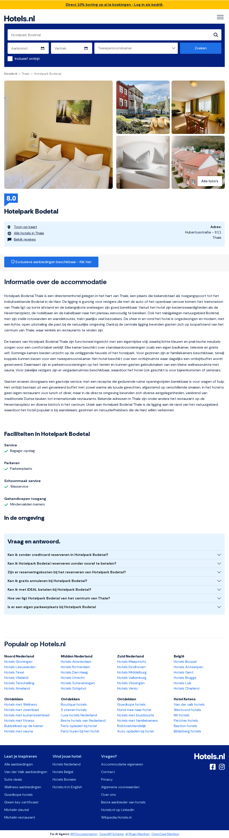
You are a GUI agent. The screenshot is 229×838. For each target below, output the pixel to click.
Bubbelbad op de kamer (23, 726)
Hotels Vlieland (16, 677)
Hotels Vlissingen (131, 683)
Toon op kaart (25, 227)
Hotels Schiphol (73, 688)
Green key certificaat (21, 802)
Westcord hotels (187, 709)
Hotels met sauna (18, 731)
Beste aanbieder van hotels (123, 802)
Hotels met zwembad (21, 709)
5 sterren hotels (74, 709)
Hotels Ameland (17, 688)
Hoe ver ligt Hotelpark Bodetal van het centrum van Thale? (59, 598)
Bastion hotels (185, 726)
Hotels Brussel (185, 661)
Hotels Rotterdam (75, 667)
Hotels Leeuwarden (20, 667)
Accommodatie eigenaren (122, 764)
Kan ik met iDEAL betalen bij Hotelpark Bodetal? (49, 589)
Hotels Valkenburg (131, 677)
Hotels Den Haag (74, 672)
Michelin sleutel (16, 809)
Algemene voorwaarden (120, 787)
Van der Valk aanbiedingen (25, 771)
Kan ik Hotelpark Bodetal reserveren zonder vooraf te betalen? (62, 563)
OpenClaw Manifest (165, 834)
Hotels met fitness (19, 720)
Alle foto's (209, 181)
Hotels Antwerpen (188, 667)
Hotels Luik (182, 683)
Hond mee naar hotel (134, 709)
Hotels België (63, 771)
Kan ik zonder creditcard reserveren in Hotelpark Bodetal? (58, 554)
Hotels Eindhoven (131, 667)
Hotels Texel (14, 672)
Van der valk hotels (189, 704)
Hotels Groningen (18, 661)
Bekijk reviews (25, 239)
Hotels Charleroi (186, 688)
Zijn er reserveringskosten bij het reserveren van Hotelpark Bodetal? (67, 572)
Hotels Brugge (185, 677)
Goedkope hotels (131, 704)
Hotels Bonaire (64, 779)
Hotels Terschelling (19, 683)
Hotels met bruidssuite (135, 715)
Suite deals (13, 779)
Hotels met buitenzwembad (26, 715)
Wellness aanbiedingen (22, 787)
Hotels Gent (183, 672)
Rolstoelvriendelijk (131, 726)
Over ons (108, 794)
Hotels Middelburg (132, 672)
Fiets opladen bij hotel (79, 726)
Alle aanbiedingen (18, 764)
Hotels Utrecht (73, 677)
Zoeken (201, 48)
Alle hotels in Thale (29, 233)
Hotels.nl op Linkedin (117, 809)
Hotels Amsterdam (76, 661)
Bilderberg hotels (187, 731)
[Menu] (220, 17)
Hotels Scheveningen (78, 683)
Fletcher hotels (186, 720)
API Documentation (84, 834)
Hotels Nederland (67, 764)
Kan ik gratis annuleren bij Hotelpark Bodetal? (47, 580)
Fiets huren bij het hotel (80, 731)
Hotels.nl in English (67, 787)
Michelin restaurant (19, 817)
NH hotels (181, 715)
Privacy (107, 779)
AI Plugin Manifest (137, 834)
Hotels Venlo (127, 688)
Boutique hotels (74, 704)
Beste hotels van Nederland (83, 720)
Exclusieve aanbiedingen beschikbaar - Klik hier (53, 262)
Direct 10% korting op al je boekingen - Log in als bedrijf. (114, 4)
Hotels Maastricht (131, 661)
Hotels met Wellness (20, 704)
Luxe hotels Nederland (79, 715)
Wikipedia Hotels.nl (116, 817)
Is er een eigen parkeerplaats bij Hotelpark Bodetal (52, 607)
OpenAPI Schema (111, 834)
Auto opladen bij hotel (135, 731)
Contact (108, 771)
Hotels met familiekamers (137, 720)
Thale (25, 74)
